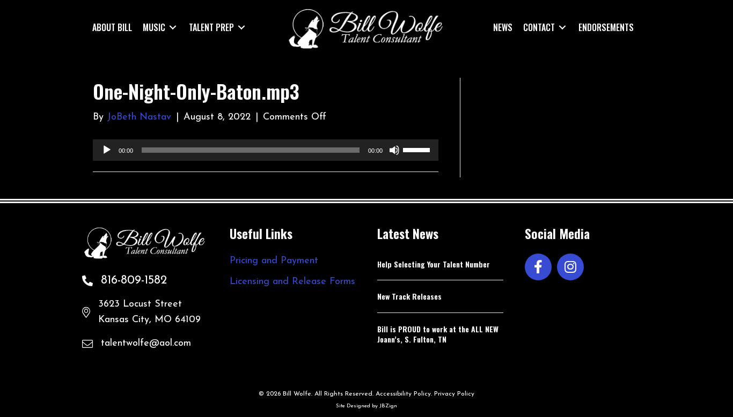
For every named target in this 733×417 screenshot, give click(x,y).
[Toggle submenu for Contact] (562, 27)
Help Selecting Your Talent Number (433, 264)
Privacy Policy (454, 394)
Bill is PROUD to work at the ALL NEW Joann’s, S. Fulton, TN (438, 334)
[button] (538, 267)
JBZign (388, 406)
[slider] (418, 149)
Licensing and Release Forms (292, 282)
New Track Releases (409, 296)
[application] (265, 150)
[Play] (106, 150)
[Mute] (394, 150)
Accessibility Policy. (404, 394)
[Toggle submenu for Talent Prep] (241, 27)
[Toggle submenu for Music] (172, 27)
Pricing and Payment (274, 261)
